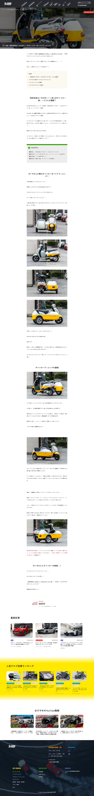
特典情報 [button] (54, 4)
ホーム (3, 9)
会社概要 (41, 771)
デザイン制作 (51, 3)
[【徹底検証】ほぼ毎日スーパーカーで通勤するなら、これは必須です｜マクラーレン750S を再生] (22, 721)
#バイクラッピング (10, 691)
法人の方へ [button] (44, 4)
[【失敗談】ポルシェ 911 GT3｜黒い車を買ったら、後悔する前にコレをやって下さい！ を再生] (71, 721)
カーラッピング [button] (23, 4)
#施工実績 (18, 646)
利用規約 (41, 777)
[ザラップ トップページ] (8, 3)
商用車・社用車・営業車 (18, 782)
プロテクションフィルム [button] (38, 3)
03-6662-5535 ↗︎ (53, 759)
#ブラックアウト (39, 646)
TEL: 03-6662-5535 (82, 5)
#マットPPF (13, 646)
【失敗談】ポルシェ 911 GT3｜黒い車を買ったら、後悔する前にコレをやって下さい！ (71, 732)
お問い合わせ (68, 3)
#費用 (49, 646)
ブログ (59, 4)
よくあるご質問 (64, 3)
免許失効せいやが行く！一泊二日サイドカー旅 (50, 54)
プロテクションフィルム (18, 777)
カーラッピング (16, 771)
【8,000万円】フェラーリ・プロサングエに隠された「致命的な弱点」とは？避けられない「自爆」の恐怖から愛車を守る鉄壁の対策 (46, 732)
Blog (14, 787)
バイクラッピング (88, 12)
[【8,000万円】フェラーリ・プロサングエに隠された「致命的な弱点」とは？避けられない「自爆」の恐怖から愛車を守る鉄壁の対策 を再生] (47, 721)
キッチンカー (16, 779)
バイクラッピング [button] (30, 4)
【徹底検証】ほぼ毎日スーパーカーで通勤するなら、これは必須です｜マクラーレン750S (22, 732)
